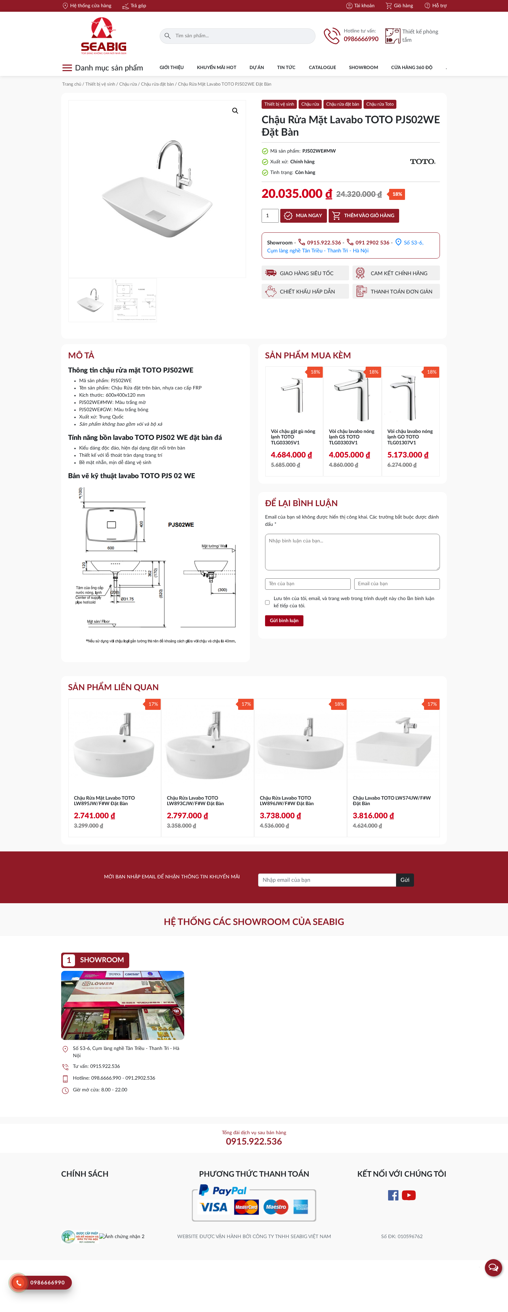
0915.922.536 (105, 1066)
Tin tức (286, 68)
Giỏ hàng (399, 6)
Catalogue (322, 68)
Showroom (363, 68)
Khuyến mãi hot (216, 68)
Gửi (405, 880)
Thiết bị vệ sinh (100, 84)
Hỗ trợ (435, 6)
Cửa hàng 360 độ (412, 68)
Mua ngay (309, 215)
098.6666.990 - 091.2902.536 (123, 1078)
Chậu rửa (128, 84)
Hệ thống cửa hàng (86, 6)
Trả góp (134, 6)
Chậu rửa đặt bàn (157, 84)
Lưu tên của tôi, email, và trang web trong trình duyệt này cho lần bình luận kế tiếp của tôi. (354, 602)
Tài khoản (360, 6)
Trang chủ (71, 84)
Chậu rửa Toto (380, 104)
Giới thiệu (172, 68)
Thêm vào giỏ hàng (369, 215)
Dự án (257, 68)
